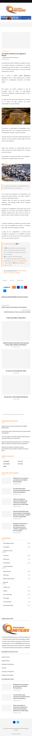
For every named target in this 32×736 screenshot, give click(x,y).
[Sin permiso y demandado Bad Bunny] (16, 385)
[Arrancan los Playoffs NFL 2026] (16, 359)
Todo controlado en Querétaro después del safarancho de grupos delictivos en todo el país (20, 501)
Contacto (4, 668)
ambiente (5, 280)
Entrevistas (16, 559)
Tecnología (16, 598)
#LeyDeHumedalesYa (9, 244)
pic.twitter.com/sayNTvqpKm (19, 261)
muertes (12, 280)
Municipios (16, 575)
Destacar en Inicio (7, 550)
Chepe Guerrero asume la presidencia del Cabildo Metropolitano (20, 479)
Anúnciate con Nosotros (8, 664)
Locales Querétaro (8, 566)
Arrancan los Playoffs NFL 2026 (16, 371)
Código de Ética (6, 660)
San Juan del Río (16, 594)
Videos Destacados (16, 605)
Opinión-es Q (16, 587)
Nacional (5, 582)
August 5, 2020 (8, 265)
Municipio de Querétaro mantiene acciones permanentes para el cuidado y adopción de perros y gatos (15, 448)
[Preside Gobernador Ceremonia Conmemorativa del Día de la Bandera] (6, 491)
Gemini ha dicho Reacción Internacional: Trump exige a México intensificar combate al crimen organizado (21, 514)
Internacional (5, 51)
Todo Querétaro (16, 601)
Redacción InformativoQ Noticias (10, 57)
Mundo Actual (16, 571)
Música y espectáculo (16, 578)
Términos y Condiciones (8, 671)
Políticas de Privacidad (7, 675)
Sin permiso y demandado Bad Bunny (16, 397)
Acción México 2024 (16, 543)
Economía (16, 555)
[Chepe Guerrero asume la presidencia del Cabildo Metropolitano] (6, 480)
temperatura (20, 280)
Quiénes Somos (6, 657)
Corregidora (16, 547)
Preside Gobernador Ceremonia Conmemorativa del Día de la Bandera (21, 490)
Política (16, 591)
